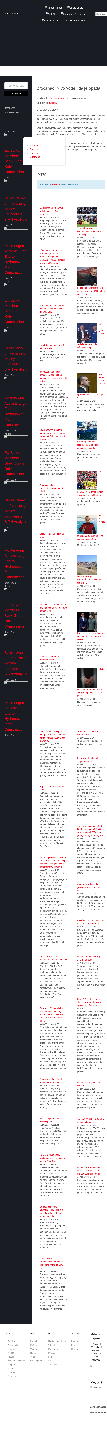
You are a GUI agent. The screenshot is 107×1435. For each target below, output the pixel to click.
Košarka (34, 1345)
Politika (11, 1341)
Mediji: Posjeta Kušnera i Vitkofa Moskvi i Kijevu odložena (51, 211)
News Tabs (36, 145)
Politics (34, 153)
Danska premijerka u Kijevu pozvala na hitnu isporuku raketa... (90, 636)
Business (35, 157)
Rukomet (34, 1353)
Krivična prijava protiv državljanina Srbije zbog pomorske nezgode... (88, 445)
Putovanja (53, 1349)
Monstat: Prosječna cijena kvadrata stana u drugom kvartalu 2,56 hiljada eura (89, 1170)
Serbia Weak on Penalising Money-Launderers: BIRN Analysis (15, 208)
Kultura (74, 1341)
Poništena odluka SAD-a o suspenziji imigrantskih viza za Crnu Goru (52, 308)
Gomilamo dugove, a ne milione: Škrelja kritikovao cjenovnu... (89, 579)
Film (50, 1357)
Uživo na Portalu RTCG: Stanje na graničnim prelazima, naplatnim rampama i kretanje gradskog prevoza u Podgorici (53, 256)
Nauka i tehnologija (57, 1341)
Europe (34, 149)
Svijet (10, 1368)
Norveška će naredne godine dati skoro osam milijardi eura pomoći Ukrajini (53, 608)
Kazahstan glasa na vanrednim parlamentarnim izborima (52, 488)
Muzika (51, 1353)
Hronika (11, 1372)
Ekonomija (13, 1345)
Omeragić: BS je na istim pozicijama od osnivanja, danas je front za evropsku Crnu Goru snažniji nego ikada (52, 1014)
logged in (56, 184)
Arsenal (11, 1357)
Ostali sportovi (36, 1361)
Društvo (11, 1349)
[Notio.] (13, 14)
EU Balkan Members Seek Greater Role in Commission (15, 161)
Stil (49, 1361)
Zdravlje (52, 1345)
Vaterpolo (34, 1349)
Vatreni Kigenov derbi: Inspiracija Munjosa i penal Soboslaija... (89, 231)
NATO (11, 1353)
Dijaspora (12, 1376)
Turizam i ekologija (16, 1361)
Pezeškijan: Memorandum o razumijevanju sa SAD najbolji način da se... (91, 291)
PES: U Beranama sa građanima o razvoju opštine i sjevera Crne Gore (53, 1158)
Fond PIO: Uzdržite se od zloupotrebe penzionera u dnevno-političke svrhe (89, 1002)
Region (11, 1365)
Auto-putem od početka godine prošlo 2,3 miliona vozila (88, 887)
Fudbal (33, 1341)
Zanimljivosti (54, 1365)
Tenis (32, 1357)
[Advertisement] (53, 47)
